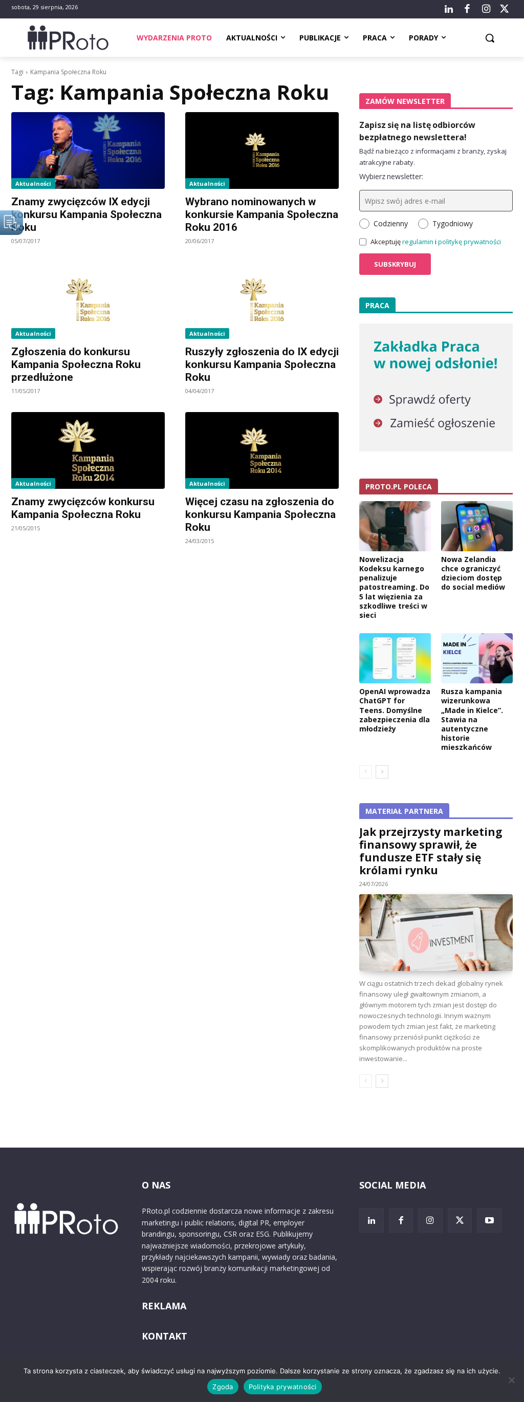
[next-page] (382, 772)
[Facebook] (467, 9)
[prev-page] (365, 772)
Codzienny (391, 223)
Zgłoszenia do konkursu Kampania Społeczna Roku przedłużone (76, 364)
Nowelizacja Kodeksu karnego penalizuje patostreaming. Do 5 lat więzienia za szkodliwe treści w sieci (394, 587)
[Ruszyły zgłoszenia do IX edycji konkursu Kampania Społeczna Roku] (262, 300)
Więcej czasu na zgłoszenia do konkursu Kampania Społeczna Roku (260, 514)
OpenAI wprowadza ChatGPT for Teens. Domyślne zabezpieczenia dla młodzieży (394, 710)
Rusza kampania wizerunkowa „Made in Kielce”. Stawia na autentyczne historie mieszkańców (472, 719)
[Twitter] (504, 9)
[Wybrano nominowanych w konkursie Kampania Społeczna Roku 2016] (262, 150)
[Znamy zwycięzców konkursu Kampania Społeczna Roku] (88, 450)
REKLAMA (164, 1306)
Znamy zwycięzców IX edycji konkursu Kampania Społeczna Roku (86, 214)
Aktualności (33, 183)
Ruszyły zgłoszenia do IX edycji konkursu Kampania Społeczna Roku (262, 364)
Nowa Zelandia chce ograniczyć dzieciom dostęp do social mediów (473, 573)
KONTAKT (164, 1336)
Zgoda (222, 1387)
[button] (489, 38)
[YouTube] (489, 1220)
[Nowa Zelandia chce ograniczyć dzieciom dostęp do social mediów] (477, 526)
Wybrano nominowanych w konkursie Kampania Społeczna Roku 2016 (261, 214)
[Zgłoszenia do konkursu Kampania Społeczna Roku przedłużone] (88, 300)
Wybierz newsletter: (391, 176)
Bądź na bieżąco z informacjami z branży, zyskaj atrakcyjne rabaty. (433, 156)
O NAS (156, 1185)
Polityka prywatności (283, 1387)
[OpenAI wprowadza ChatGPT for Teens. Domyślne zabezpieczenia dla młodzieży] (395, 658)
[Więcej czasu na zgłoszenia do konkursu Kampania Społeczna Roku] (262, 450)
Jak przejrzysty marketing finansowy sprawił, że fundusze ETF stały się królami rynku (431, 851)
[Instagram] (485, 9)
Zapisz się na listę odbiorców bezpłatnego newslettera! (417, 131)
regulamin (417, 241)
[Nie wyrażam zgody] (511, 1380)
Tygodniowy (452, 223)
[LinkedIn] (449, 9)
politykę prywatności (469, 241)
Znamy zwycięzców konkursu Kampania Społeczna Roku (83, 508)
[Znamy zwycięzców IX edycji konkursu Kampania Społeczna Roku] (88, 150)
